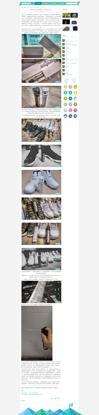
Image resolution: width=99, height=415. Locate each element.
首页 (22, 7)
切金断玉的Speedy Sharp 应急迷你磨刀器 (76, 18)
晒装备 (46, 3)
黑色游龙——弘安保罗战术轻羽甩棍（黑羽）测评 (33, 394)
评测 (25, 7)
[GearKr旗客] (27, 4)
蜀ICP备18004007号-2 (56, 412)
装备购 (62, 3)
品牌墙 (54, 3)
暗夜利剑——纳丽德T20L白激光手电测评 (68, 24)
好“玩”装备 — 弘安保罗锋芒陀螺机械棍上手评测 (69, 18)
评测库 (38, 3)
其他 (27, 7)
